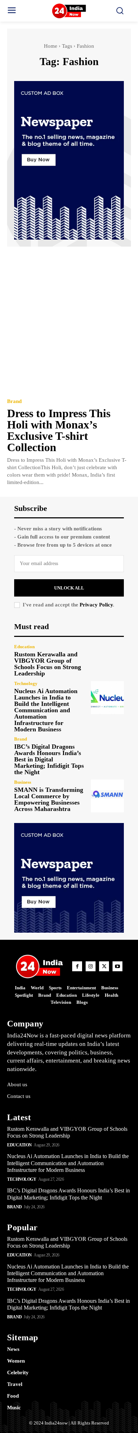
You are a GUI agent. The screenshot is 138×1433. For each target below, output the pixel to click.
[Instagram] (91, 966)
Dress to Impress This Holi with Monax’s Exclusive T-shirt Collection (58, 430)
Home (50, 46)
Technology (26, 683)
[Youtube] (117, 966)
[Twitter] (104, 966)
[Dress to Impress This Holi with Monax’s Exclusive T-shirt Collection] (69, 322)
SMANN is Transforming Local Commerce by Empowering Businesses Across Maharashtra (48, 799)
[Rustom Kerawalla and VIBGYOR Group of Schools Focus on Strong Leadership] (107, 660)
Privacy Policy (96, 605)
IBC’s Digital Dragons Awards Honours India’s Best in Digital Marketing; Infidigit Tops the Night (49, 759)
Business (22, 782)
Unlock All (69, 588)
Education (24, 646)
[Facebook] (77, 966)
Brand (14, 401)
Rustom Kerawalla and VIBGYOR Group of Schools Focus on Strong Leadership (47, 664)
